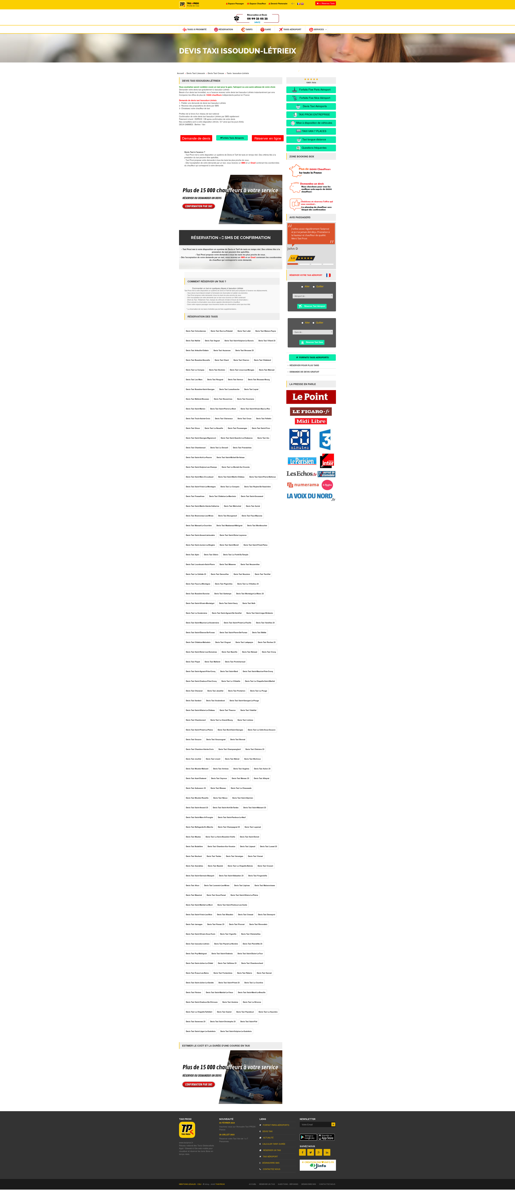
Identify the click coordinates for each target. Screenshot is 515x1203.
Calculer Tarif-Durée (273, 1144)
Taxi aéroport (270, 1156)
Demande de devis (196, 138)
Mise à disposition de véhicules (314, 122)
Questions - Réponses (288, 1184)
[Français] (299, 3)
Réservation (225, 29)
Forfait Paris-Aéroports (275, 1125)
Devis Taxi (267, 1131)
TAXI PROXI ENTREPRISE (314, 114)
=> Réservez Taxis (326, 3)
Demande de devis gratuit (304, 371)
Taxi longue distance (314, 139)
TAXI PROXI (220, 1184)
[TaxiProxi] (187, 1137)
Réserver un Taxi (272, 1150)
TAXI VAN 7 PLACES (313, 131)
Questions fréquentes (314, 147)
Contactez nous (271, 1169)
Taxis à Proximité (197, 29)
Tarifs (249, 29)
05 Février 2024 (227, 1122)
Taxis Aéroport (292, 29)
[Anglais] (302, 3)
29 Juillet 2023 (227, 1134)
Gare (267, 29)
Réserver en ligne (267, 138)
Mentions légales (187, 1184)
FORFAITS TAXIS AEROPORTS (314, 357)
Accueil (252, 1184)
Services (318, 29)
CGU (199, 1184)
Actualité (268, 1137)
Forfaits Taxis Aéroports (233, 137)
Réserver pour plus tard (304, 365)
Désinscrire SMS (270, 1162)
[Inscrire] (333, 1124)
